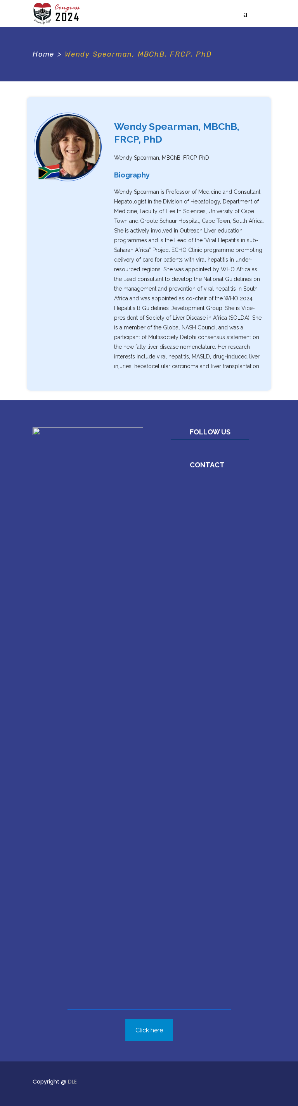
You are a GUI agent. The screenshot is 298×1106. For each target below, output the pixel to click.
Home (43, 54)
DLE (72, 1081)
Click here (149, 1030)
